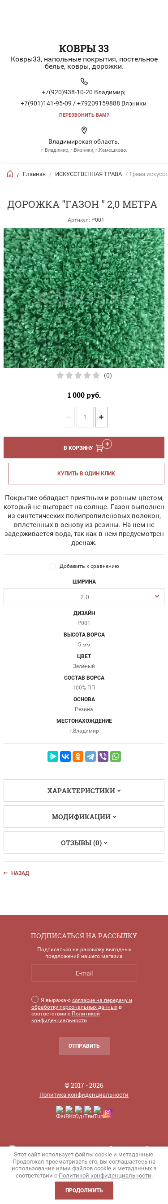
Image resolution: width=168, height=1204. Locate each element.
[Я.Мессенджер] (52, 756)
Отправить (84, 1046)
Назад (20, 873)
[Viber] (103, 756)
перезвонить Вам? (84, 115)
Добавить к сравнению (89, 566)
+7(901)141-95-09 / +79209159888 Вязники (83, 103)
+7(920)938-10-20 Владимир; (83, 92)
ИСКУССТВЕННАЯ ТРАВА (88, 174)
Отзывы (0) (81, 842)
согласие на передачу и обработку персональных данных (81, 1003)
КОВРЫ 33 (84, 48)
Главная (34, 174)
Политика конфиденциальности (84, 1094)
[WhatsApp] (115, 756)
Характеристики (81, 790)
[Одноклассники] (78, 756)
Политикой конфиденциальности (65, 1017)
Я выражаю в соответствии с (81, 1010)
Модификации (81, 816)
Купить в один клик (86, 473)
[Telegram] (90, 756)
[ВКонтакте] (65, 756)
